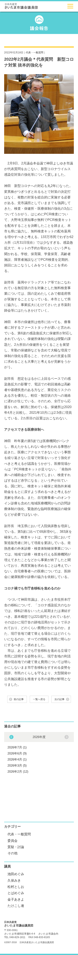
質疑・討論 (15, 847)
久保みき (14, 880)
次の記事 (59, 699)
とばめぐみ (15, 893)
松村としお (15, 887)
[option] (39, 753)
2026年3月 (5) (17, 765)
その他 (12, 853)
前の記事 (19, 699)
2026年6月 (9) (17, 753)
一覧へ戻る (39, 699)
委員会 (12, 840)
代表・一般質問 (34, 52)
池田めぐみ (15, 874)
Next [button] (11, 737)
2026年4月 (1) (17, 759)
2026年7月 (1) (17, 747)
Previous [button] (66, 737)
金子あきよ (15, 899)
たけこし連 (15, 905)
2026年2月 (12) (17, 771)
